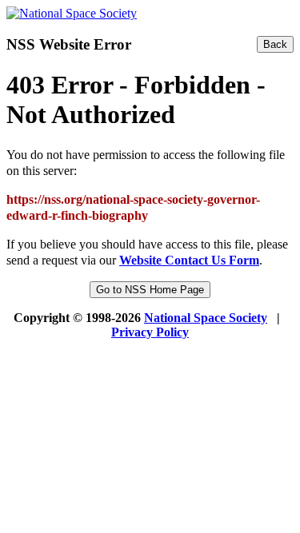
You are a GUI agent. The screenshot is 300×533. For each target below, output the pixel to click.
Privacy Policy (150, 332)
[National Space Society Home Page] (71, 13)
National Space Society (205, 317)
